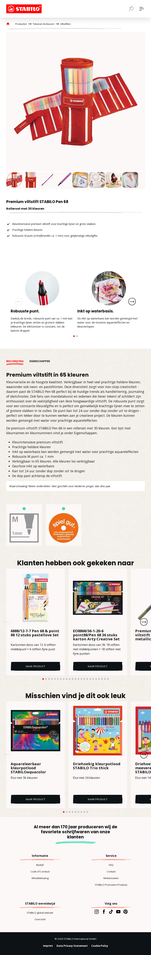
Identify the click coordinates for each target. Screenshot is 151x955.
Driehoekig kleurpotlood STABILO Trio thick (96, 766)
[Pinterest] (125, 911)
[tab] (17, 361)
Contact (111, 871)
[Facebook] (104, 911)
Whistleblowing (40, 878)
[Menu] (141, 9)
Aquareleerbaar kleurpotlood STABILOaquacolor (28, 768)
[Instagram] (96, 911)
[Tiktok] (111, 911)
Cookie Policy (99, 945)
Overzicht (40, 919)
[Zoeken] (131, 9)
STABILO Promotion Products (111, 884)
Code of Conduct (40, 871)
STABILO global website (40, 912)
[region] (75, 110)
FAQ (111, 865)
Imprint (48, 945)
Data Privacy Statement (72, 945)
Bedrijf (40, 865)
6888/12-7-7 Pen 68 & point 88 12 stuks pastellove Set (35, 633)
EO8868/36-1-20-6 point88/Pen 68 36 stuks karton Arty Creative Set (96, 635)
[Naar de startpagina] (24, 8)
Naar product (35, 666)
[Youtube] (118, 911)
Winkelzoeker (111, 878)
